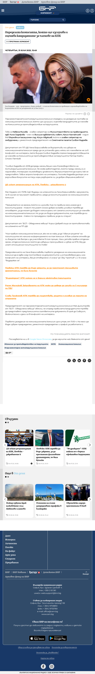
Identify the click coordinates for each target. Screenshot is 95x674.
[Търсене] (63, 20)
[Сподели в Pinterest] (84, 360)
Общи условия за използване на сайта (34, 647)
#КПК (53, 344)
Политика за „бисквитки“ (47, 653)
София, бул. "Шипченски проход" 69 (47, 603)
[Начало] (47, 8)
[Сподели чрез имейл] (89, 360)
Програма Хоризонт (19, 41)
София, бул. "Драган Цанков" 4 (47, 588)
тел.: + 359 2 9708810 (47, 606)
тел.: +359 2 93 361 (47, 590)
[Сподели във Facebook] (69, 360)
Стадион (10, 558)
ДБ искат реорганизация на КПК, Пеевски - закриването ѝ (35, 185)
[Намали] (88, 113)
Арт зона (10, 555)
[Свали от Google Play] (58, 638)
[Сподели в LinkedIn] (79, 360)
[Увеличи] (84, 113)
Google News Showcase (40, 339)
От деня (9, 27)
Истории (10, 539)
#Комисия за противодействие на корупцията (26, 344)
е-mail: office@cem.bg (47, 611)
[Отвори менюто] (3, 10)
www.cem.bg (47, 614)
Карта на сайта (47, 658)
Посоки (9, 547)
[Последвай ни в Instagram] (51, 666)
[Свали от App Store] (37, 638)
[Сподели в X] (74, 360)
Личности (11, 543)
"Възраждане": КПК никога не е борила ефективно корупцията (38, 278)
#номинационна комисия (70, 344)
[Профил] (92, 11)
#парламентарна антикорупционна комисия (25, 348)
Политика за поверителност (64, 647)
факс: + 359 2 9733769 (47, 609)
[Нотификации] (88, 11)
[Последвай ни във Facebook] (43, 666)
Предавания (12, 562)
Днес (8, 535)
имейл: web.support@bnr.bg (47, 593)
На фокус (10, 551)
